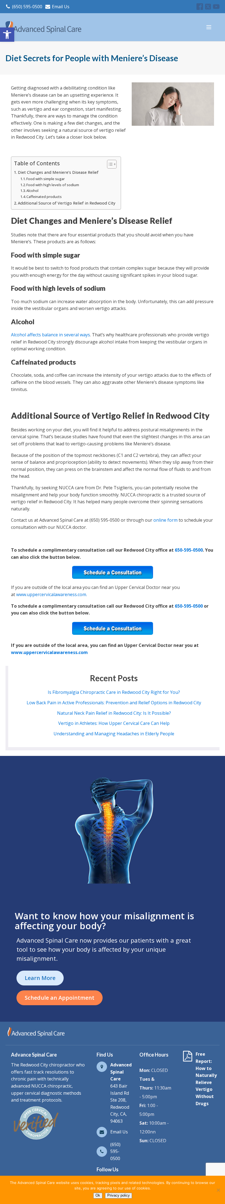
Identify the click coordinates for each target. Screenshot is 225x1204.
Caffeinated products (44, 196)
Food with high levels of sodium (52, 184)
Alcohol (32, 190)
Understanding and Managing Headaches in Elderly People (114, 734)
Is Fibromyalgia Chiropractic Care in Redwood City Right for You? (114, 692)
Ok (97, 1195)
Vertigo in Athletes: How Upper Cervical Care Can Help (114, 723)
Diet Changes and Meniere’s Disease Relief (58, 172)
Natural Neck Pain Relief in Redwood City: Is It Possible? (114, 713)
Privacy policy (118, 1195)
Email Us (60, 7)
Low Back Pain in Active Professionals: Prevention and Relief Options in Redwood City (114, 703)
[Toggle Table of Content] (109, 164)
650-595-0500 (189, 550)
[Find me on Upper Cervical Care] (35, 1139)
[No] (218, 1190)
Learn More (40, 978)
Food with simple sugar (45, 178)
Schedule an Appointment (59, 997)
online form (165, 520)
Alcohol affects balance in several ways (50, 335)
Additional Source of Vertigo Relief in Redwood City (66, 203)
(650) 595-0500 (27, 7)
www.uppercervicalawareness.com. (51, 594)
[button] (7, 34)
